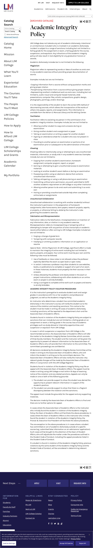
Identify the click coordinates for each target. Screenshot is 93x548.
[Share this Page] (84, 21)
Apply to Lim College (79, 3)
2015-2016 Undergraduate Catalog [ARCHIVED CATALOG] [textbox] (66, 16)
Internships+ (75, 9)
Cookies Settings (9, 543)
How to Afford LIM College (10, 136)
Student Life (62, 9)
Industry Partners (10, 516)
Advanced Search (11, 37)
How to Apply (12, 125)
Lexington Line (54, 518)
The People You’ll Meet (11, 106)
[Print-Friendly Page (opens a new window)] (87, 21)
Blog (50, 505)
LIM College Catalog (34, 514)
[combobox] (70, 16)
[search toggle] (90, 9)
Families (6, 511)
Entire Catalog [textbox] (9, 28)
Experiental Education (11, 84)
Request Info (58, 3)
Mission (9, 54)
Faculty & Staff (9, 507)
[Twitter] (55, 523)
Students (6, 502)
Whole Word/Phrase (13, 34)
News (50, 500)
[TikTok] (62, 523)
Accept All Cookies (66, 543)
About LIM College (10, 63)
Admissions (50, 9)
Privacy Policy (76, 500)
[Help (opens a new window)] (90, 21)
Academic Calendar (10, 163)
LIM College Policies (11, 116)
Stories (51, 514)
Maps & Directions (33, 500)
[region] (46, 539)
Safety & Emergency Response (79, 510)
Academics (38, 9)
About (84, 9)
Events (51, 509)
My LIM (28, 505)
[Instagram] (52, 523)
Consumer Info (77, 505)
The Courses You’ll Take (12, 95)
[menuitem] (41, 3)
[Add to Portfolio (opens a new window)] (81, 21)
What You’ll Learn (11, 73)
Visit (48, 3)
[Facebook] (48, 523)
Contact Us (30, 518)
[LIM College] (8, 8)
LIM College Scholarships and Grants (12, 151)
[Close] (89, 534)
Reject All (82, 543)
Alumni (6, 520)
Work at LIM (30, 509)
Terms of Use (76, 516)
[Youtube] (58, 523)
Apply (36, 483)
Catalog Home (9, 45)
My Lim (41, 3)
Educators (7, 525)
